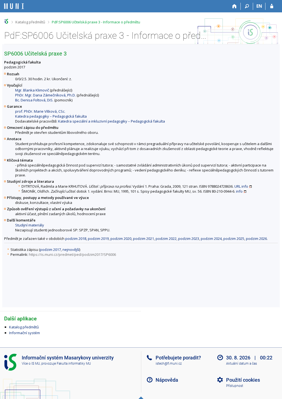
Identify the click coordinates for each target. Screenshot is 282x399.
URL (237, 186)
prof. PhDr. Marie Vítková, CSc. (40, 111)
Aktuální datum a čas (241, 363)
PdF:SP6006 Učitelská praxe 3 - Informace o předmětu (96, 22)
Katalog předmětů (30, 22)
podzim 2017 (50, 249)
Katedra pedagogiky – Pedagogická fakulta (51, 116)
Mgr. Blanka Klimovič (32, 90)
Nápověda (167, 380)
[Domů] (234, 6)
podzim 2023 (188, 238)
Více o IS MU (31, 363)
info (245, 186)
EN (259, 6)
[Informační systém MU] (6, 21)
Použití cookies (243, 380)
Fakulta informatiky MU (74, 363)
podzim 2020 (120, 238)
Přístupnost (234, 386)
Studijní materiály (29, 225)
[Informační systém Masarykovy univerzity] (14, 6)
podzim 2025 (233, 238)
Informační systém (24, 332)
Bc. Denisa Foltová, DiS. (34, 100)
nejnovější (71, 249)
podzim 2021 (143, 238)
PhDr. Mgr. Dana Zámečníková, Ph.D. (45, 95)
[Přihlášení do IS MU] (271, 6)
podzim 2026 (256, 238)
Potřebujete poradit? (178, 358)
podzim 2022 (166, 238)
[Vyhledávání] (247, 6)
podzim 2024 (211, 238)
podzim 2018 (75, 238)
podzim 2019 (98, 238)
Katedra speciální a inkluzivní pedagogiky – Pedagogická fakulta (111, 121)
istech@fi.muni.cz (169, 363)
